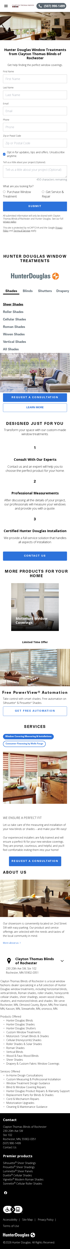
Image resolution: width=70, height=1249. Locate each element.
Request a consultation (35, 861)
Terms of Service (21, 230)
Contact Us (35, 556)
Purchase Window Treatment (17, 194)
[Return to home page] (23, 6)
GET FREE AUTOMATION (35, 711)
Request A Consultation (35, 397)
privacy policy (9, 221)
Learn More (35, 407)
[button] (6, 6)
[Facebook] (5, 1192)
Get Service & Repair (53, 194)
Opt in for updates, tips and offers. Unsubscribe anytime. (36, 154)
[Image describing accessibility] (13, 1209)
